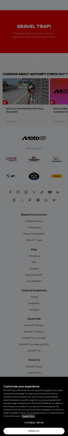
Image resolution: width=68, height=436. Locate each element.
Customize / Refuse (34, 423)
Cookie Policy (28, 416)
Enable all (34, 431)
